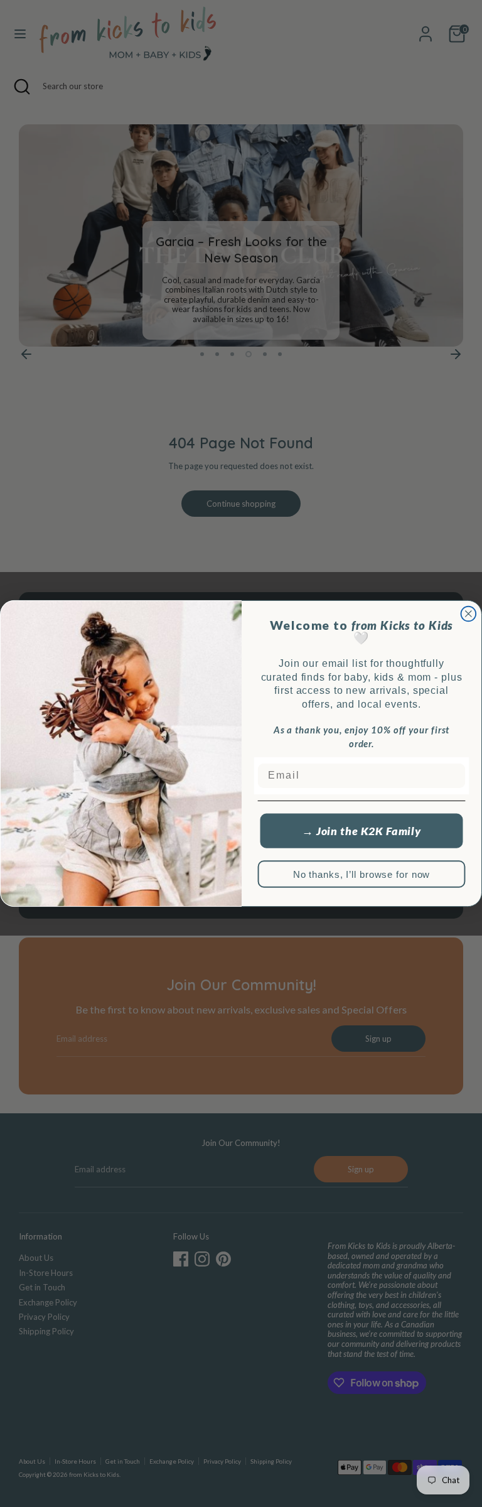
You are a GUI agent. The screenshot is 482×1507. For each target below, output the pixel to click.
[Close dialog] (468, 614)
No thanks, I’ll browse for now (362, 874)
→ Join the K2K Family (361, 831)
